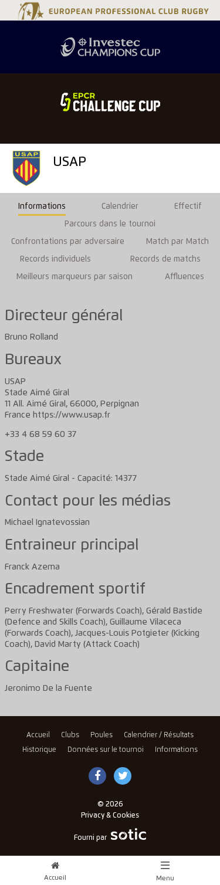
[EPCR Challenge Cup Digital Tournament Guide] (110, 102)
